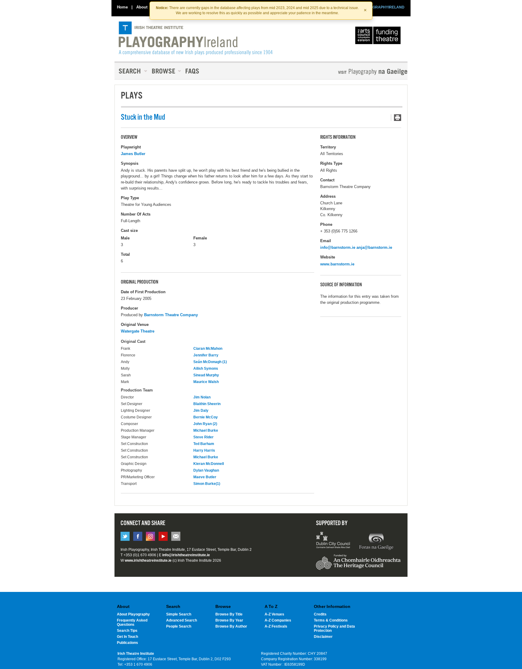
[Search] (131, 71)
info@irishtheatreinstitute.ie (186, 555)
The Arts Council (379, 37)
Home (122, 7)
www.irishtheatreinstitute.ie (148, 560)
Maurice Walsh (206, 382)
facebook (137, 536)
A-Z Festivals (276, 626)
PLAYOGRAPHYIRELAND (382, 7)
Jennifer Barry (205, 355)
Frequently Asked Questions (132, 622)
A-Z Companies (278, 620)
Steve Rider (203, 437)
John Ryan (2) (205, 424)
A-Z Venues (274, 614)
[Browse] (164, 71)
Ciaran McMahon (207, 348)
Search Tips (127, 630)
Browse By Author (231, 626)
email (175, 536)
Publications (127, 643)
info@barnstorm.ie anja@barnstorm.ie (356, 247)
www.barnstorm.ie (337, 264)
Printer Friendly (396, 117)
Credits (320, 614)
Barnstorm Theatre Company (171, 315)
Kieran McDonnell (208, 464)
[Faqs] (193, 71)
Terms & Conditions (331, 620)
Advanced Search (181, 620)
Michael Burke (205, 430)
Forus (376, 540)
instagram (150, 536)
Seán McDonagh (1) (210, 362)
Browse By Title (229, 614)
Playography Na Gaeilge (355, 71)
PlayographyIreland (195, 38)
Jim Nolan (202, 397)
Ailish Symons (205, 368)
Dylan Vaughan (206, 470)
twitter (125, 536)
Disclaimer (323, 637)
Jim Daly (200, 410)
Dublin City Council (333, 540)
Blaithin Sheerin (207, 404)
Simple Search (178, 614)
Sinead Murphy (206, 375)
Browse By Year (229, 620)
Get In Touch (127, 637)
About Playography (133, 614)
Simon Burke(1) (206, 484)
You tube (163, 536)
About (141, 7)
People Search (178, 626)
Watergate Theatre (137, 331)
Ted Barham (203, 444)
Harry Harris (204, 450)
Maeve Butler (204, 477)
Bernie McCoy (205, 417)
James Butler (133, 153)
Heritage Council (358, 565)
